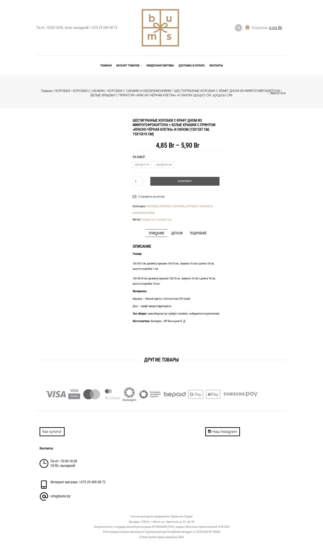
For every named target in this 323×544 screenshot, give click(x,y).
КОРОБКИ (62, 91)
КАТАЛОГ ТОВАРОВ (127, 65)
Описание (156, 233)
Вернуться (278, 93)
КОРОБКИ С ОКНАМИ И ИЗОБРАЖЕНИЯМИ (139, 91)
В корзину (185, 181)
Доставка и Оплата (192, 65)
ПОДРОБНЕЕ (198, 233)
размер (139, 157)
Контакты (216, 65)
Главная (106, 65)
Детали (177, 233)
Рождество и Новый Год (156, 219)
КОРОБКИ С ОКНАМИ (89, 91)
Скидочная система (160, 65)
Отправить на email (151, 196)
